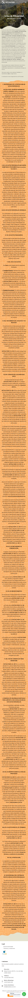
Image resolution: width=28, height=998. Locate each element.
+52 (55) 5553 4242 (9, 977)
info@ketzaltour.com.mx (10, 986)
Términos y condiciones (9, 948)
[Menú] (25, 2)
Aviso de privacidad (8, 946)
